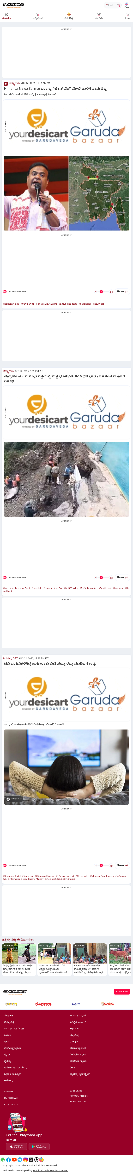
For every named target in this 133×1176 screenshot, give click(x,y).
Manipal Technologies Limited (50, 1171)
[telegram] (20, 1160)
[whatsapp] (3, 1160)
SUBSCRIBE (122, 992)
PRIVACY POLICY (79, 1096)
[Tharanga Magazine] (11, 1004)
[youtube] (14, 1160)
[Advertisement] (66, 54)
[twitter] (31, 1160)
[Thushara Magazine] (75, 1004)
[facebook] (8, 1160)
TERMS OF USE (78, 1102)
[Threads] (36, 1160)
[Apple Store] (16, 1146)
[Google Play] (39, 1146)
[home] (13, 5)
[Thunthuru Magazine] (107, 1004)
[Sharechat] (41, 1160)
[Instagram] (25, 1160)
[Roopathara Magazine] (43, 1004)
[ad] (68, 126)
